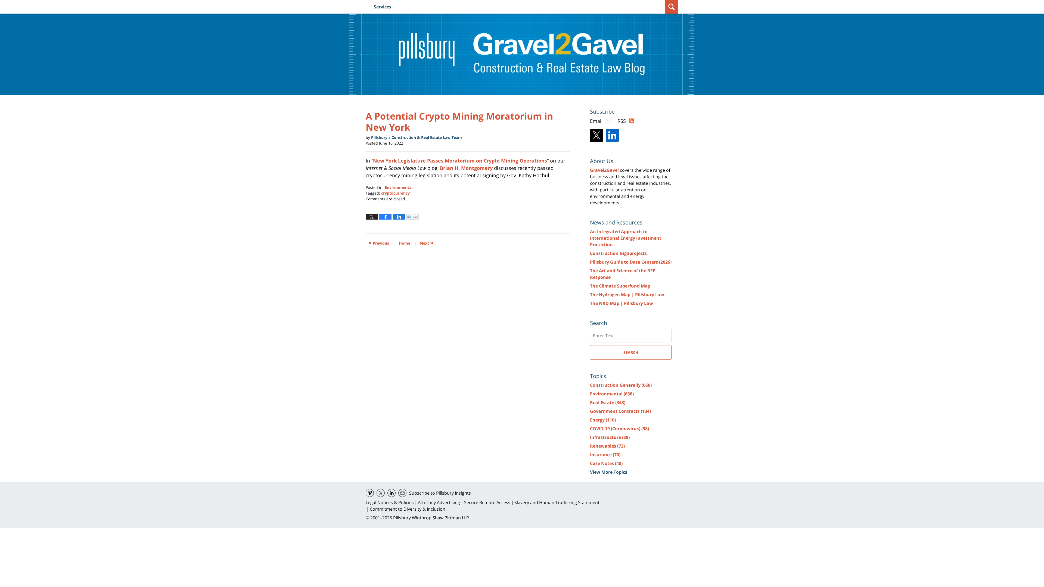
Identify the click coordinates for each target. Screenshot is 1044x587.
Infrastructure (610, 437)
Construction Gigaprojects (618, 253)
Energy (603, 420)
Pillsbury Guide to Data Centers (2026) (631, 262)
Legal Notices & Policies (390, 502)
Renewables (607, 446)
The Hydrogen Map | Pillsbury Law (627, 295)
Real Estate (607, 402)
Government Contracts (620, 411)
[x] (381, 493)
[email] (402, 493)
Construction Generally (621, 385)
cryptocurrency (395, 193)
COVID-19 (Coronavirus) (619, 429)
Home (404, 243)
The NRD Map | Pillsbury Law (621, 303)
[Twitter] (596, 135)
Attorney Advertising (439, 502)
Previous (378, 242)
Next (426, 242)
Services (382, 7)
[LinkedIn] (612, 135)
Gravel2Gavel (604, 170)
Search (630, 352)
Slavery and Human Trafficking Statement (556, 502)
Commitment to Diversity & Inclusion (407, 509)
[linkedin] (391, 493)
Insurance (605, 455)
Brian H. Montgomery (466, 168)
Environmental (398, 187)
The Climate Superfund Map (620, 286)
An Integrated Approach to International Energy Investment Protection (625, 238)
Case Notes (606, 463)
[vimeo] (370, 493)
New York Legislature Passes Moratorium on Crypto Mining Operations (460, 160)
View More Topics (608, 472)
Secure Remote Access (487, 502)
